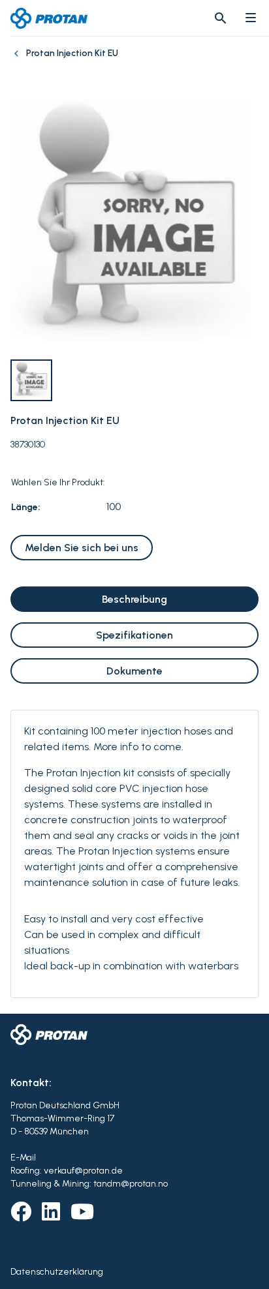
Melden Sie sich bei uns (81, 547)
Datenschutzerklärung (56, 1271)
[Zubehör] (18, 60)
